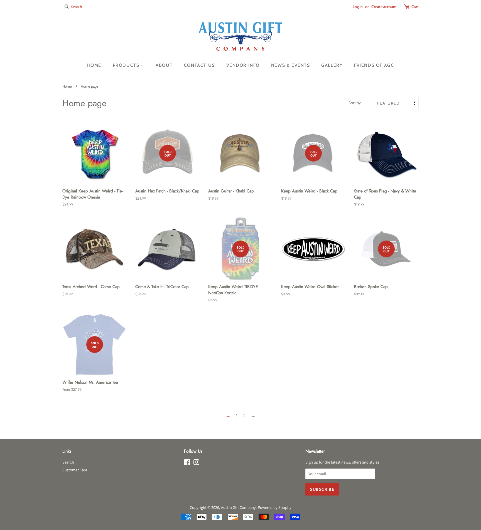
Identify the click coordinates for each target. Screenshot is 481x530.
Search (68, 462)
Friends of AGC (374, 65)
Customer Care (74, 469)
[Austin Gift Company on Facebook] (187, 463)
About (164, 65)
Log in (358, 6)
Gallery (331, 65)
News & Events (290, 65)
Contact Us (199, 65)
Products (127, 65)
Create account (384, 6)
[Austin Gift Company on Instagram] (196, 463)
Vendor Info (243, 65)
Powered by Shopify (274, 507)
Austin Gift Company (238, 507)
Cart (415, 6)
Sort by (355, 102)
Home (94, 65)
